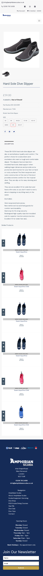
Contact (11, 514)
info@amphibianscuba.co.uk (14, 2)
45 (13, 125)
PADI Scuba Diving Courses (18, 503)
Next (40, 58)
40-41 (33, 120)
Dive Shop (12, 501)
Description (9, 144)
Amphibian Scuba (14, 493)
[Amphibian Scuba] (6, 15)
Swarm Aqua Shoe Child (21, 286)
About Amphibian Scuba (17, 495)
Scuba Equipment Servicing (18, 498)
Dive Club (11, 509)
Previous (3, 58)
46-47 (20, 125)
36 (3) (18, 120)
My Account (21, 11)
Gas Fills (11, 506)
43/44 (6, 125)
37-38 (25, 120)
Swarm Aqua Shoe (21, 252)
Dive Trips (12, 511)
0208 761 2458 (9, 6)
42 (5, 120)
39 (11, 120)
